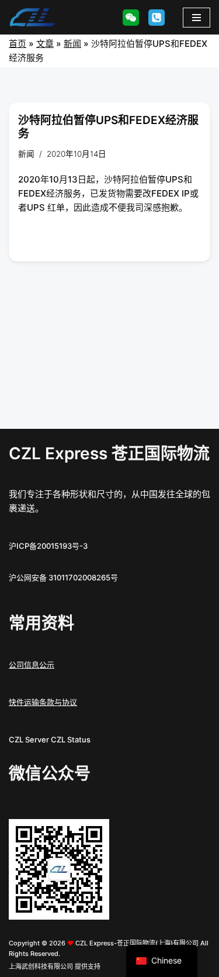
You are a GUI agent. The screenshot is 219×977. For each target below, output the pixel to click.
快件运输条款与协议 (43, 702)
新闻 (72, 43)
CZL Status (71, 739)
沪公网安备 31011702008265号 (63, 577)
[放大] (94, 834)
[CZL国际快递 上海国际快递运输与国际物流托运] (32, 17)
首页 (17, 43)
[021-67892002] (156, 17)
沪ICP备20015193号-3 (48, 546)
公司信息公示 (31, 664)
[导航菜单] (196, 17)
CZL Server (29, 739)
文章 (45, 43)
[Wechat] (131, 17)
